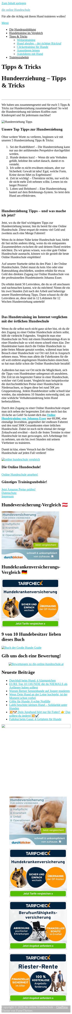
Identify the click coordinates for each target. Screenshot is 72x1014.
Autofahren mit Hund (30, 54)
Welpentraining (26, 40)
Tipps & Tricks (18, 36)
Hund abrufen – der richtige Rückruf (39, 43)
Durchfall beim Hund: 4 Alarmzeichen (32, 680)
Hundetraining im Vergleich (26, 33)
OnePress (62, 1007)
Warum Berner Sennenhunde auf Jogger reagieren (39, 691)
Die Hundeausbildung (22, 29)
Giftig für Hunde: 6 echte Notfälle (29, 701)
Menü (5, 23)
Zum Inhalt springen (14, 3)
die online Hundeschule (16, 9)
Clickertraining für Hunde (32, 47)
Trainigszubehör (19, 57)
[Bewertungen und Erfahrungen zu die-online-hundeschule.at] (36, 664)
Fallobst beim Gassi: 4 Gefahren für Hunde (35, 719)
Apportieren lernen (28, 50)
